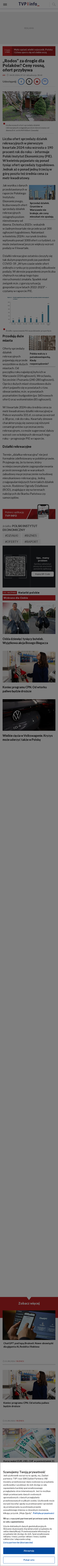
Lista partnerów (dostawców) (18, 1542)
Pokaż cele (29, 1560)
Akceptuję (29, 1550)
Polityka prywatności (43, 1513)
